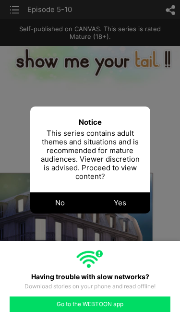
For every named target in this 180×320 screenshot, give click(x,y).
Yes (120, 202)
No (60, 202)
